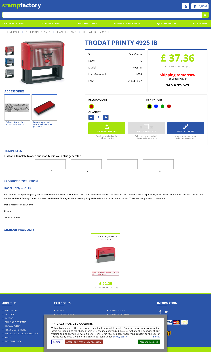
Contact (9, 314)
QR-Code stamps (166, 23)
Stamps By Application (127, 23)
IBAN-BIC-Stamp (67, 32)
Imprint (156, 336)
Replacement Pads (119, 314)
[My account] (186, 6)
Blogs (8, 337)
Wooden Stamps (51, 23)
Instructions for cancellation (21, 334)
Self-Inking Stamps (13, 23)
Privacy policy (12, 326)
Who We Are (11, 310)
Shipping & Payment (15, 322)
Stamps (60, 310)
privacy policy (120, 336)
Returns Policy (13, 341)
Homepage (12, 32)
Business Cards (117, 310)
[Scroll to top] (202, 343)
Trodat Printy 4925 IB (96, 32)
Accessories (200, 23)
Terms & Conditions (15, 330)
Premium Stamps (87, 23)
